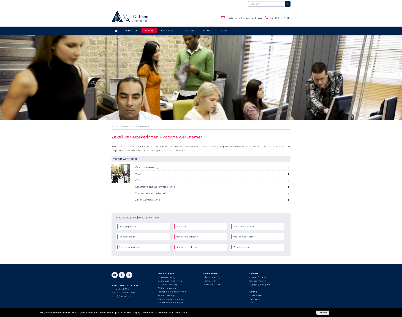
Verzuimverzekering (146, 167)
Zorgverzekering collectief (150, 193)
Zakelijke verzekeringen (170, 302)
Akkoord (323, 312)
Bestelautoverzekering (170, 281)
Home (114, 126)
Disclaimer (255, 299)
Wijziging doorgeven (260, 284)
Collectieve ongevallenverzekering (155, 186)
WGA (138, 173)
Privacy (253, 302)
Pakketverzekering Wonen (172, 291)
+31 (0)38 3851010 (280, 18)
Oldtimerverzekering (168, 288)
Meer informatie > (178, 312)
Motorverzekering (167, 284)
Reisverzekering (166, 295)
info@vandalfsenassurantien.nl (244, 18)
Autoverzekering (166, 277)
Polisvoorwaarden (213, 284)
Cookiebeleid (256, 295)
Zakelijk (124, 126)
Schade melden (257, 281)
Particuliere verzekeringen (171, 299)
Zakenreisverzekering (147, 199)
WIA (137, 180)
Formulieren (209, 281)
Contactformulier (258, 277)
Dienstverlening (211, 277)
